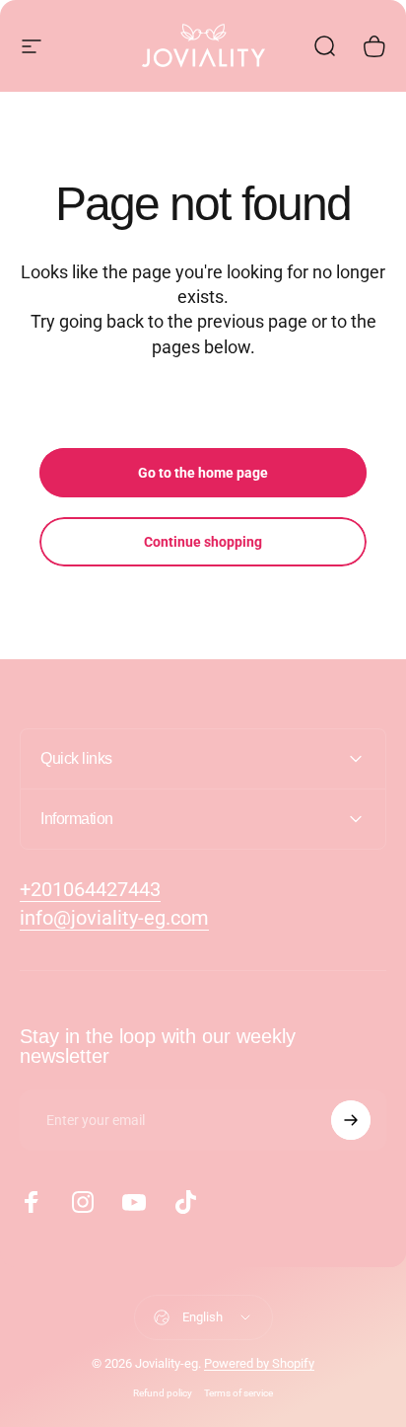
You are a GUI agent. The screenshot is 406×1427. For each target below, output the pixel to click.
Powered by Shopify (259, 1363)
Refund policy (162, 1393)
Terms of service (238, 1393)
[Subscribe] (351, 1120)
